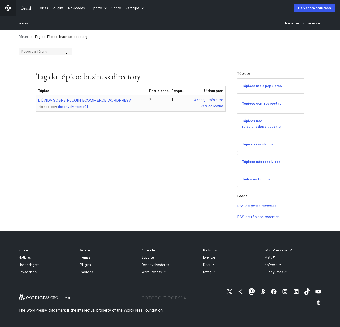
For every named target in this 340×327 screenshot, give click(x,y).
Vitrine (85, 250)
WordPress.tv (154, 272)
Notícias (25, 257)
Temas (85, 257)
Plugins (85, 265)
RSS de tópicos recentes (258, 216)
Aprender (149, 250)
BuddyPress (276, 272)
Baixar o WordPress (314, 8)
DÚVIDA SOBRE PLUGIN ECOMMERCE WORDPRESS (84, 100)
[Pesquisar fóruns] (67, 51)
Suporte (148, 257)
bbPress (273, 265)
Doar (208, 265)
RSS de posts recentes (256, 206)
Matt (270, 257)
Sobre (23, 250)
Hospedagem (29, 265)
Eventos (209, 257)
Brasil (67, 298)
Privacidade (28, 272)
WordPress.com (279, 250)
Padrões (86, 272)
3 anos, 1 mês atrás (208, 100)
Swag (209, 272)
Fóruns (24, 23)
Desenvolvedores (155, 265)
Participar (210, 250)
